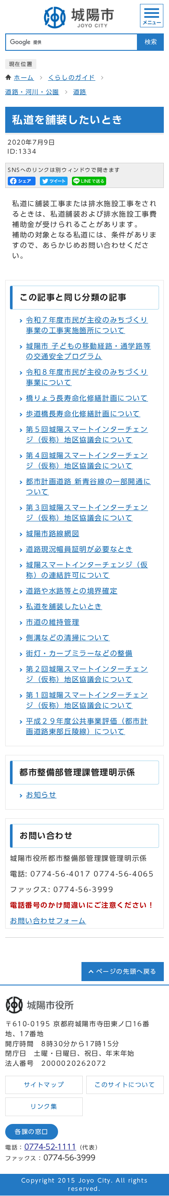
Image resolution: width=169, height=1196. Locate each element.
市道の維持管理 (52, 622)
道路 (80, 92)
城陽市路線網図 (52, 533)
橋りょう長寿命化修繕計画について (87, 398)
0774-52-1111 (50, 1146)
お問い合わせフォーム (48, 920)
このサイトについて (124, 1085)
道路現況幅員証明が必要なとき (79, 549)
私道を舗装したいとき (64, 606)
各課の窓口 (32, 1132)
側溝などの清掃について (68, 637)
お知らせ (41, 794)
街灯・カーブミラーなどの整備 (79, 653)
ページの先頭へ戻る (126, 972)
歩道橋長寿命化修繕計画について (83, 413)
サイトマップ (44, 1085)
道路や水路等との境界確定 (71, 590)
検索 (151, 42)
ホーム (24, 78)
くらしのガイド (71, 78)
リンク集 (43, 1107)
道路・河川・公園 (32, 92)
